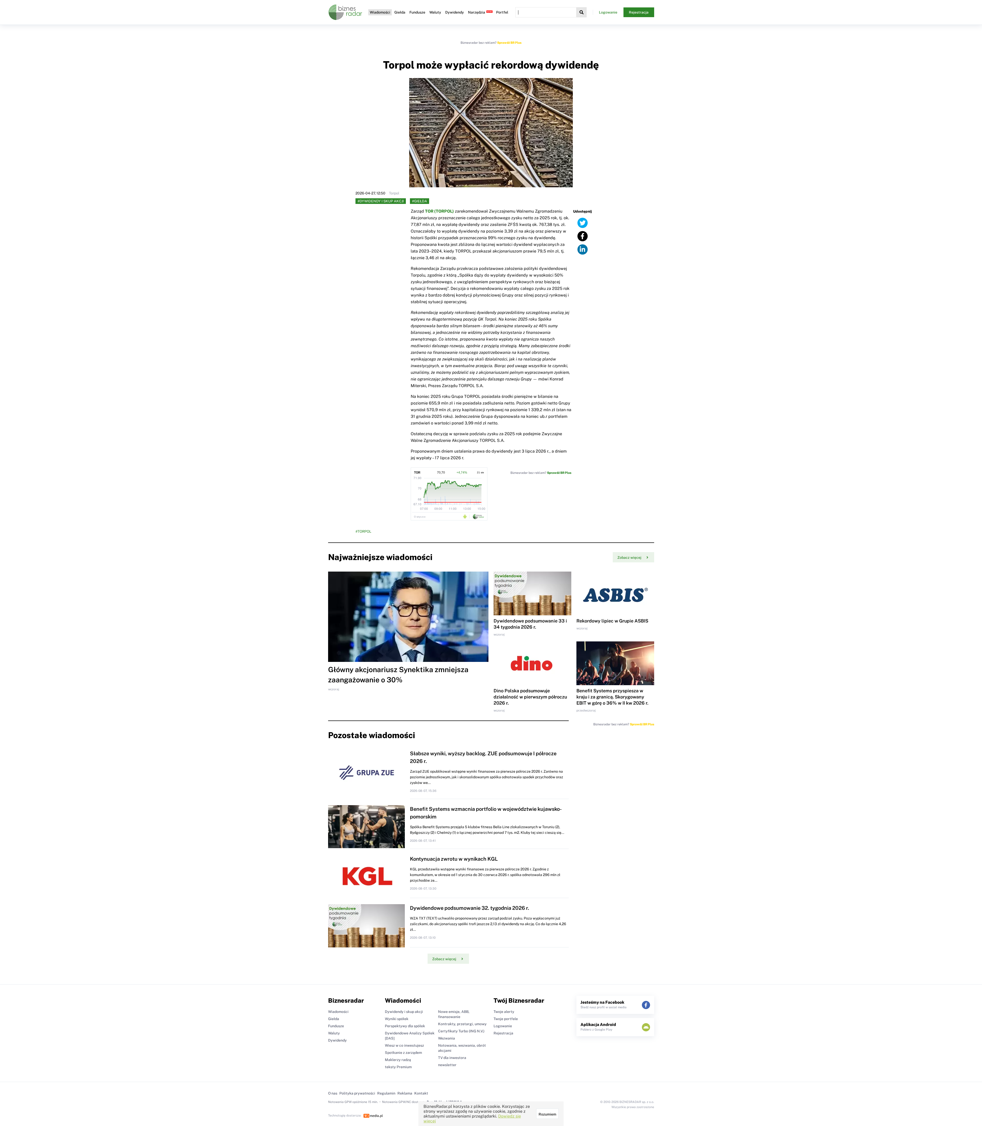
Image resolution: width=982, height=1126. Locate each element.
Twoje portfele (506, 1019)
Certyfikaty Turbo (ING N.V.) (461, 1031)
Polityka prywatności (357, 1093)
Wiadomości (380, 12)
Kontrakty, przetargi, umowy (462, 1024)
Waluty (435, 12)
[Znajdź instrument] (581, 12)
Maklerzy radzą (398, 1060)
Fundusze (417, 12)
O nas (332, 1093)
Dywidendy (454, 12)
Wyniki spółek (396, 1019)
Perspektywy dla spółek (405, 1026)
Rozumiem (547, 1114)
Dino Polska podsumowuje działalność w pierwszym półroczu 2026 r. (530, 697)
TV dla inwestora (452, 1058)
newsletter (447, 1065)
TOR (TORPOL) (439, 211)
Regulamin (386, 1093)
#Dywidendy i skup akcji (381, 201)
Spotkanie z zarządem (403, 1053)
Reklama (404, 1093)
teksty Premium (398, 1067)
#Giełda (419, 201)
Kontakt (421, 1093)
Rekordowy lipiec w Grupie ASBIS (612, 621)
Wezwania (446, 1038)
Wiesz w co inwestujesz (404, 1045)
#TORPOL (363, 531)
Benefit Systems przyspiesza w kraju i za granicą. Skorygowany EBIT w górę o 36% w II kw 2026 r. (612, 697)
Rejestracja (639, 12)
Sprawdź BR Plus (509, 43)
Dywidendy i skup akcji (404, 1012)
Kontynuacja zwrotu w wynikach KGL (454, 859)
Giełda (399, 12)
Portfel (502, 12)
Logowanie (608, 12)
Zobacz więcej (629, 557)
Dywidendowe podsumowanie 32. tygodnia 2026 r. (469, 908)
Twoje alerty (504, 1012)
